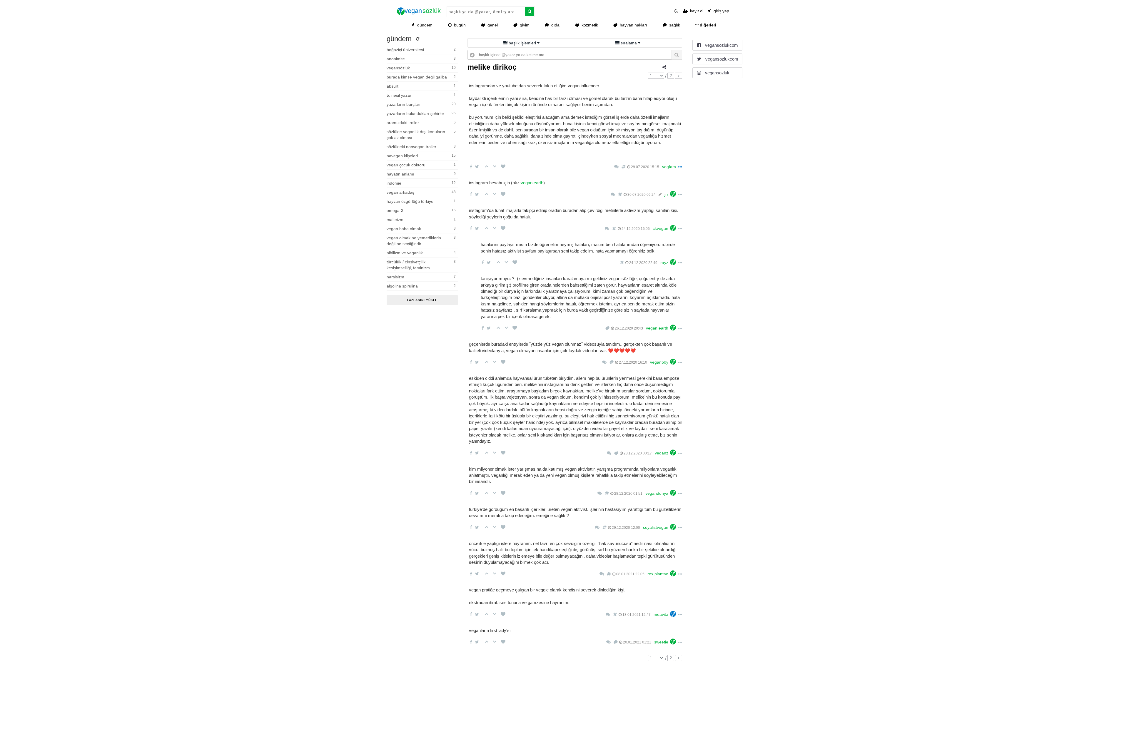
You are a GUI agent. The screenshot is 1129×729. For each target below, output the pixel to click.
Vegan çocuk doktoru (421, 165)
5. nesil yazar (421, 95)
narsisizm (421, 277)
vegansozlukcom (721, 45)
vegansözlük (421, 68)
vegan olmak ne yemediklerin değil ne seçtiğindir (421, 240)
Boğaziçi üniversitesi (421, 49)
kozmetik (588, 25)
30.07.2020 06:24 (641, 195)
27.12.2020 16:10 (632, 362)
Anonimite (421, 58)
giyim (523, 25)
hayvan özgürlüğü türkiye (421, 201)
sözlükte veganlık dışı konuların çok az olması (421, 134)
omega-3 (421, 210)
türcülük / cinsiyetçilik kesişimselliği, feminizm (421, 265)
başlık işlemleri (522, 43)
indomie (421, 183)
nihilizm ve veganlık (421, 252)
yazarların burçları (421, 104)
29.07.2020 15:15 (644, 167)
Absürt (421, 86)
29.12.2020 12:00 (625, 528)
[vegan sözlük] (419, 11)
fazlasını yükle (422, 300)
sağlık (673, 25)
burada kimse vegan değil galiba (421, 77)
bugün (459, 25)
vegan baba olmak (421, 228)
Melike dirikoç (492, 67)
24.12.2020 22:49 (642, 263)
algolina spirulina (421, 286)
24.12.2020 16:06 (635, 229)
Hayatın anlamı (421, 174)
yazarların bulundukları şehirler (421, 113)
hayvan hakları (632, 25)
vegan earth (532, 182)
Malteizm (421, 219)
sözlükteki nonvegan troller (421, 146)
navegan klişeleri (421, 155)
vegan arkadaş (421, 192)
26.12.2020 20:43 (628, 328)
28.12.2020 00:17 (637, 453)
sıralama (628, 43)
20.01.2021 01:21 (636, 642)
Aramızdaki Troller (421, 122)
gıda (554, 25)
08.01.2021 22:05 (629, 574)
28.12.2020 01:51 (627, 493)
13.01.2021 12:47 (636, 615)
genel (491, 25)
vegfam (669, 166)
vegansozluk (716, 72)
